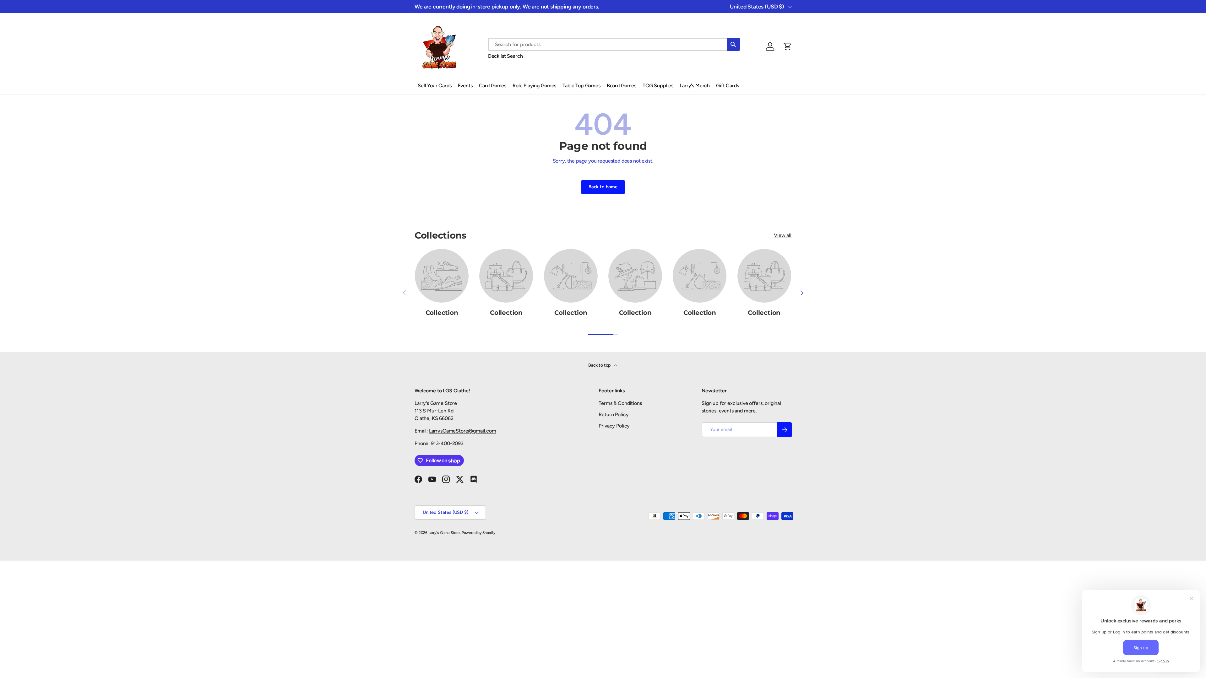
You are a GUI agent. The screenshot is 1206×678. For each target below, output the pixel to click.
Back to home (603, 187)
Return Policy (613, 414)
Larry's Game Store (444, 532)
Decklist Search (505, 56)
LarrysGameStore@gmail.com (462, 431)
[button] (788, 46)
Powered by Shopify (478, 532)
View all (782, 235)
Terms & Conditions (620, 403)
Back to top (599, 365)
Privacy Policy (614, 426)
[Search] (733, 44)
